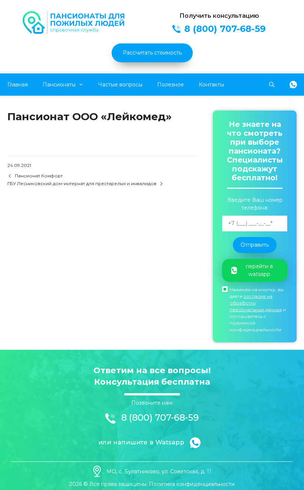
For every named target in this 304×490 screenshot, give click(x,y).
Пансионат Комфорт (39, 175)
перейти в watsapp (259, 270)
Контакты (211, 84)
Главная (17, 84)
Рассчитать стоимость (152, 52)
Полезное (170, 84)
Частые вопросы (120, 84)
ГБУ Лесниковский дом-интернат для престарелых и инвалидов (81, 183)
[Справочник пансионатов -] (74, 32)
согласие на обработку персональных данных (255, 302)
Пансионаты (59, 84)
